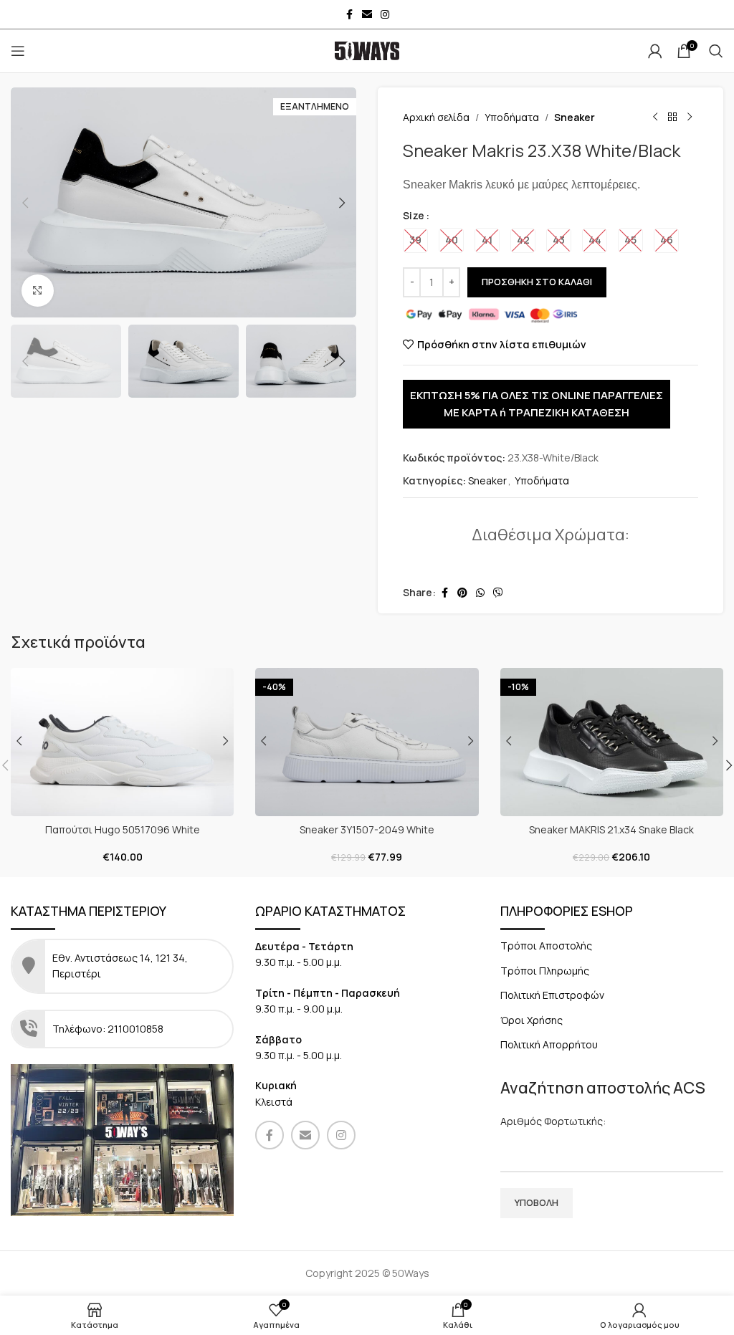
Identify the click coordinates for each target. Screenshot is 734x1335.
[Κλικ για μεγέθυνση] (38, 290)
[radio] (415, 240)
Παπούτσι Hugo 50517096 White (122, 829)
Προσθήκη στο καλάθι (537, 281)
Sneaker (574, 117)
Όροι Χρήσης (531, 1020)
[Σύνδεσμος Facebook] (349, 14)
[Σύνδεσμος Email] (367, 14)
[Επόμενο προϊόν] (689, 117)
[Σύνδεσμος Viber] (498, 593)
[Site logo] (367, 50)
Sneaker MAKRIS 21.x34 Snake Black (611, 829)
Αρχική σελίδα (436, 117)
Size (413, 215)
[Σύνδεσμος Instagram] (385, 14)
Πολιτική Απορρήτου (549, 1044)
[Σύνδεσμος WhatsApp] (480, 593)
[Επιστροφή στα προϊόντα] (672, 117)
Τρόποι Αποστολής (546, 945)
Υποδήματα (512, 117)
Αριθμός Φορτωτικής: (553, 1121)
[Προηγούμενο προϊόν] (655, 117)
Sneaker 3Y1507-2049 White (367, 829)
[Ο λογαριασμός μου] (655, 51)
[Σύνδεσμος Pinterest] (462, 593)
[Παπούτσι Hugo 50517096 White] (122, 742)
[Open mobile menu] (18, 51)
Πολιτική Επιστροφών (552, 995)
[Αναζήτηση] (716, 51)
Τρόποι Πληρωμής (544, 970)
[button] (25, 202)
